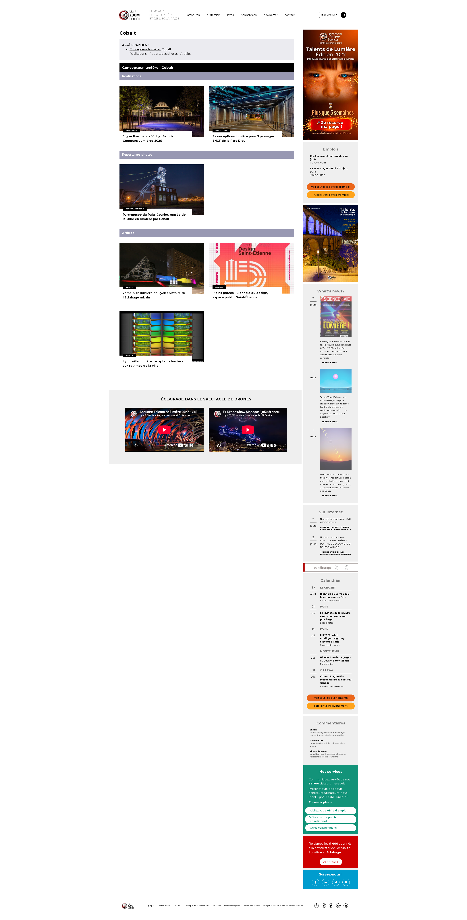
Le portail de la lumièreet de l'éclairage (164, 14)
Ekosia (313, 730)
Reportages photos (163, 53)
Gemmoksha (316, 740)
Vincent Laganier (318, 751)
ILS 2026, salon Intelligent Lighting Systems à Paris (332, 638)
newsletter (270, 15)
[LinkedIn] (325, 882)
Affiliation (217, 905)
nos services (248, 15)
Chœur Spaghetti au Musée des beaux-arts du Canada (336, 679)
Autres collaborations (323, 827)
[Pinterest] (316, 905)
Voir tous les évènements (331, 697)
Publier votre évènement (331, 705)
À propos (150, 905)
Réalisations (138, 53)
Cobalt (150, 49)
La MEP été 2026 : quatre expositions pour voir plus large (335, 616)
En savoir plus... (330, 363)
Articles (185, 53)
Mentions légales (232, 905)
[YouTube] (346, 882)
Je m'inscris (331, 861)
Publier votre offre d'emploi (331, 194)
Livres (230, 15)
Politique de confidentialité (197, 905)
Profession (213, 15)
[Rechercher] (343, 15)
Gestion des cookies (251, 905)
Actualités (193, 15)
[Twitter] (335, 882)
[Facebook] (315, 882)
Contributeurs (164, 905)
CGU (177, 905)
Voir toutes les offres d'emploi (330, 186)
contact (290, 15)
